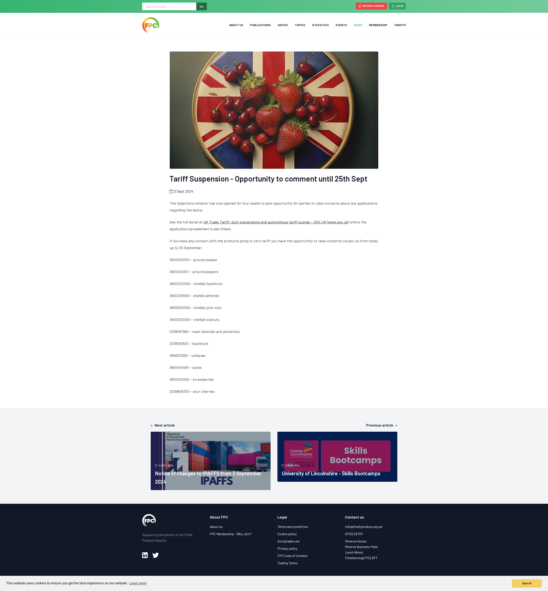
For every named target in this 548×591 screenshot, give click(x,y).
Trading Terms (287, 563)
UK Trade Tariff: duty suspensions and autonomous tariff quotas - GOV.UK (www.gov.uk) (276, 222)
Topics (300, 25)
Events (341, 25)
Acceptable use (288, 541)
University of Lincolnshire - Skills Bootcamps (331, 473)
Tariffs (400, 25)
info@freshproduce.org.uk (364, 527)
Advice (283, 25)
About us (236, 25)
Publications (260, 25)
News (358, 25)
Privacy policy (287, 548)
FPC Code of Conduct (292, 556)
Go (201, 6)
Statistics (320, 25)
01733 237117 (354, 534)
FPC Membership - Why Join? (231, 534)
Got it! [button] (527, 583)
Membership (378, 25)
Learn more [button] (138, 583)
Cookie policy (287, 534)
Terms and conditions (292, 527)
